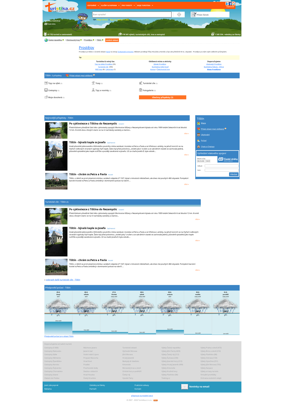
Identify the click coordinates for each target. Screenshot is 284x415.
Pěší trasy (98, 69)
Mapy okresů (102, 20)
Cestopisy (52, 90)
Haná (108, 52)
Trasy (98, 83)
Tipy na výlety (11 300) (119, 20)
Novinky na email (199, 386)
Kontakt (138, 389)
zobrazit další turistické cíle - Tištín (63, 279)
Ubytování (205, 134)
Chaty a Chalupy (207, 146)
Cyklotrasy (109, 69)
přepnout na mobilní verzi (142, 395)
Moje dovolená (55, 97)
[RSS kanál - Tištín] (156, 400)
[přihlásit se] (230, 3)
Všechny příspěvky (161, 97)
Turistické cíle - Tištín (55, 201)
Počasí (203, 140)
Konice (152, 69)
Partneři (93, 389)
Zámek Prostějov (160, 64)
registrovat (230, 6)
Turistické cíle (103, 67)
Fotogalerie (148, 90)
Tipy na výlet (54, 83)
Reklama (48, 389)
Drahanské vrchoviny (125, 52)
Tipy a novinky (102, 90)
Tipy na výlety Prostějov (103, 64)
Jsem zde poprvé (51, 385)
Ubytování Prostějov (213, 64)
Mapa (203, 123)
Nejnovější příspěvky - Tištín (59, 117)
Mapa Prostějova (214, 69)
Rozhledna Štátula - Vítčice (214, 67)
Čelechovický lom (163, 69)
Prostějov (86, 47)
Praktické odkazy (142, 385)
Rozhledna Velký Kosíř (160, 67)
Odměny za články (97, 385)
